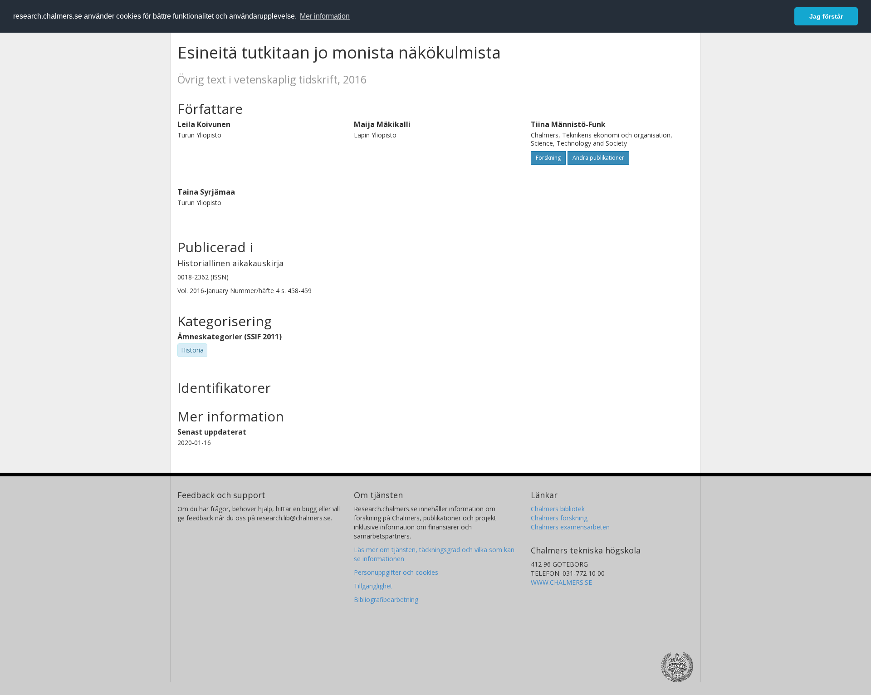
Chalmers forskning (559, 518)
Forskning (548, 158)
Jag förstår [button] (826, 16)
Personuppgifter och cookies (396, 572)
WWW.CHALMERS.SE (561, 582)
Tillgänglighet (373, 586)
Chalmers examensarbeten (570, 527)
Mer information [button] (325, 16)
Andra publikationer (598, 158)
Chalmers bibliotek (558, 508)
